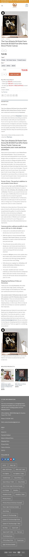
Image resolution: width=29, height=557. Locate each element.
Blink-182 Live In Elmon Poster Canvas (20, 384)
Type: (3, 57)
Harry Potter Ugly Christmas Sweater (13, 486)
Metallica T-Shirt (20, 494)
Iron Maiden (6, 490)
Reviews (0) (4, 104)
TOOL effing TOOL (8, 540)
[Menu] (2, 5)
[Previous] (1, 381)
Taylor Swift (15, 527)
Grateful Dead (6, 477)
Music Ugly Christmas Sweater (11, 507)
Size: (2, 63)
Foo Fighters (6, 473)
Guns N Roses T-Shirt (8, 482)
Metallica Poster (7, 494)
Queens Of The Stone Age (9, 515)
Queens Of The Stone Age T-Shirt (11, 523)
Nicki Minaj (6, 511)
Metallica (15, 490)
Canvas (8, 39)
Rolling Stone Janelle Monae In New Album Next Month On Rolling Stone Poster (7, 386)
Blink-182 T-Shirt (20, 469)
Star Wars (5, 527)
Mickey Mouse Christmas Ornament (12, 502)
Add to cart (14, 74)
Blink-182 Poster (7, 469)
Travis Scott (20, 540)
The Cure (5, 92)
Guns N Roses (18, 477)
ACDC (4, 465)
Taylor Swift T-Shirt (8, 532)
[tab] (14, 101)
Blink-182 (12, 465)
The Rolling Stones (7, 536)
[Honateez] (14, 5)
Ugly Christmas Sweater (9, 544)
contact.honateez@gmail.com (9, 320)
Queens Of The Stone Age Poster (11, 519)
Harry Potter (21, 482)
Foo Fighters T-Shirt (18, 473)
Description (4, 101)
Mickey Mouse (7, 498)
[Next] (28, 381)
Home (2, 39)
